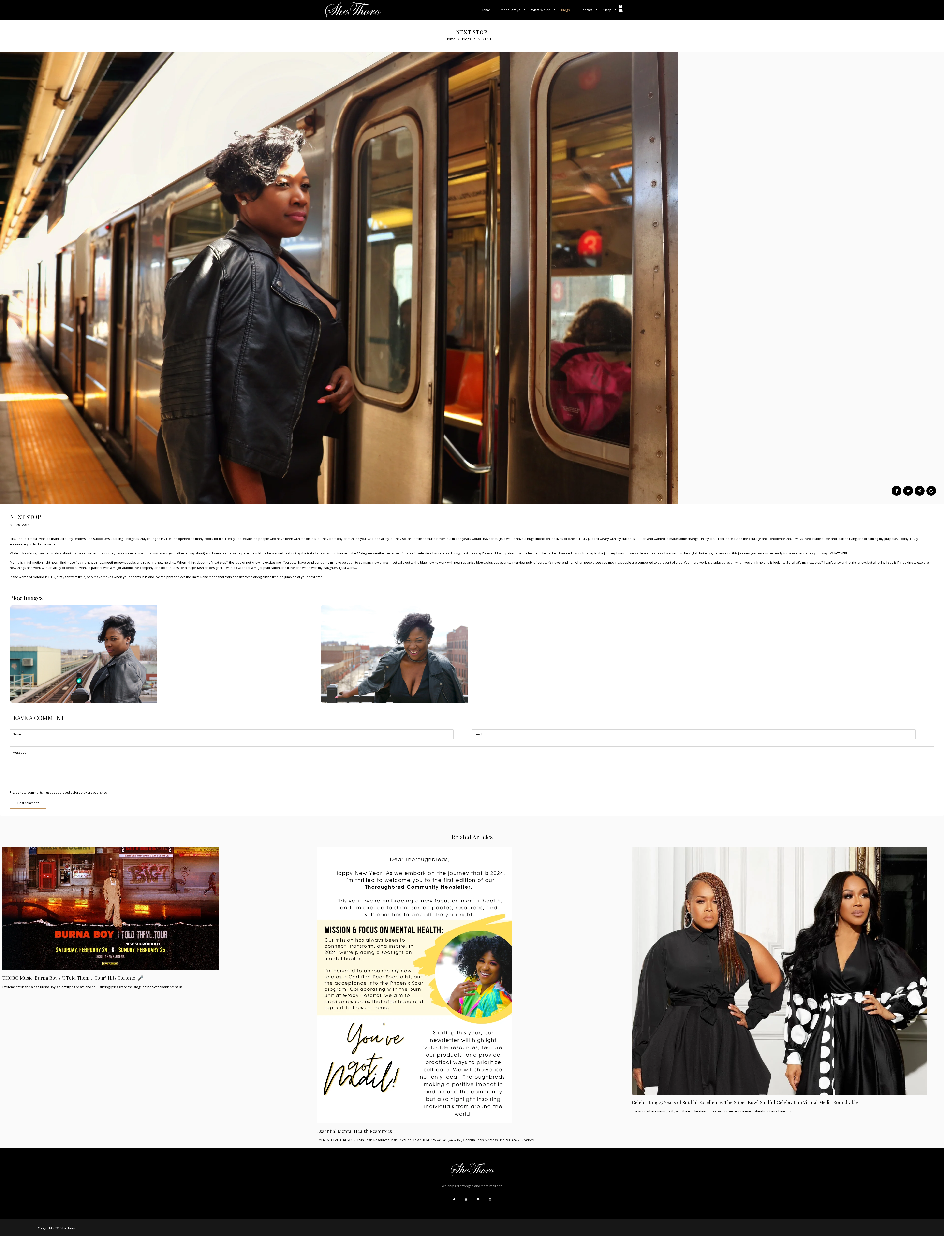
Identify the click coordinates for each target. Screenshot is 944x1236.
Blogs (466, 39)
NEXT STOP (25, 517)
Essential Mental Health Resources (354, 1131)
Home (450, 39)
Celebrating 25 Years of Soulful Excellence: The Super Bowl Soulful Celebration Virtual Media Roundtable (745, 1102)
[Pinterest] (466, 1200)
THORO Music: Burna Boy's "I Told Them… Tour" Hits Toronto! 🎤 (73, 977)
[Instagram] (478, 1200)
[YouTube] (490, 1200)
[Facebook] (454, 1200)
